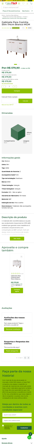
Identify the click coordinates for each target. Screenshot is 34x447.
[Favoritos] (23, 3)
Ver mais (17, 238)
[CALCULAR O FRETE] (25, 101)
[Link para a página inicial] (3, 15)
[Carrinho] (31, 3)
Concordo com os (8, 427)
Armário (25, 17)
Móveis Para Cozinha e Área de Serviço (12, 17)
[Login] (27, 3)
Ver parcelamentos (7, 83)
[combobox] (17, 7)
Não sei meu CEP (7, 104)
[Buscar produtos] (30, 7)
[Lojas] (19, 3)
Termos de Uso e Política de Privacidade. (8, 427)
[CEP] (9, 99)
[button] (3, 3)
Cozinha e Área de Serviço (12, 15)
